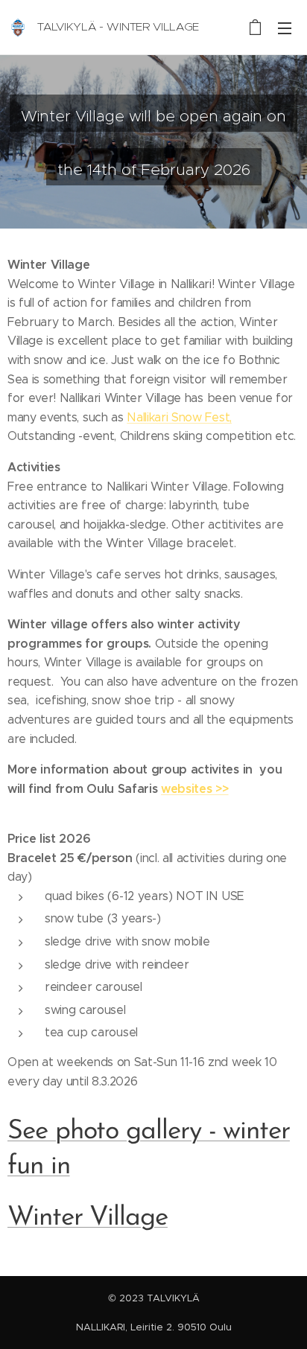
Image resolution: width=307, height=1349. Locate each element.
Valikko (285, 27)
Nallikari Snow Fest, (179, 417)
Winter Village (87, 1218)
